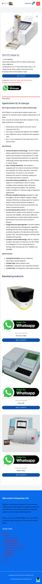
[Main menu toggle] (38, 4)
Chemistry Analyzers (11, 538)
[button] (37, 16)
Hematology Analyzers (11, 545)
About (4, 558)
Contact (5, 560)
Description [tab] (6, 98)
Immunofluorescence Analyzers (14, 548)
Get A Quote (21, 76)
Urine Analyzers (9, 555)
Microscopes (8, 553)
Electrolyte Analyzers (14, 82)
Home (4, 533)
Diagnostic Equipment (16, 80)
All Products (6, 535)
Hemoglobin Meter (10, 550)
